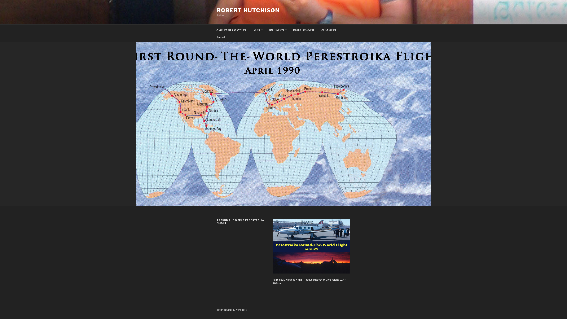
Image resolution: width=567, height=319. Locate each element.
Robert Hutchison (248, 10)
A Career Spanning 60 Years (231, 30)
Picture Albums (276, 30)
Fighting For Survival (303, 30)
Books (257, 30)
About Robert (328, 30)
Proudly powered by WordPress (231, 310)
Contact (220, 37)
